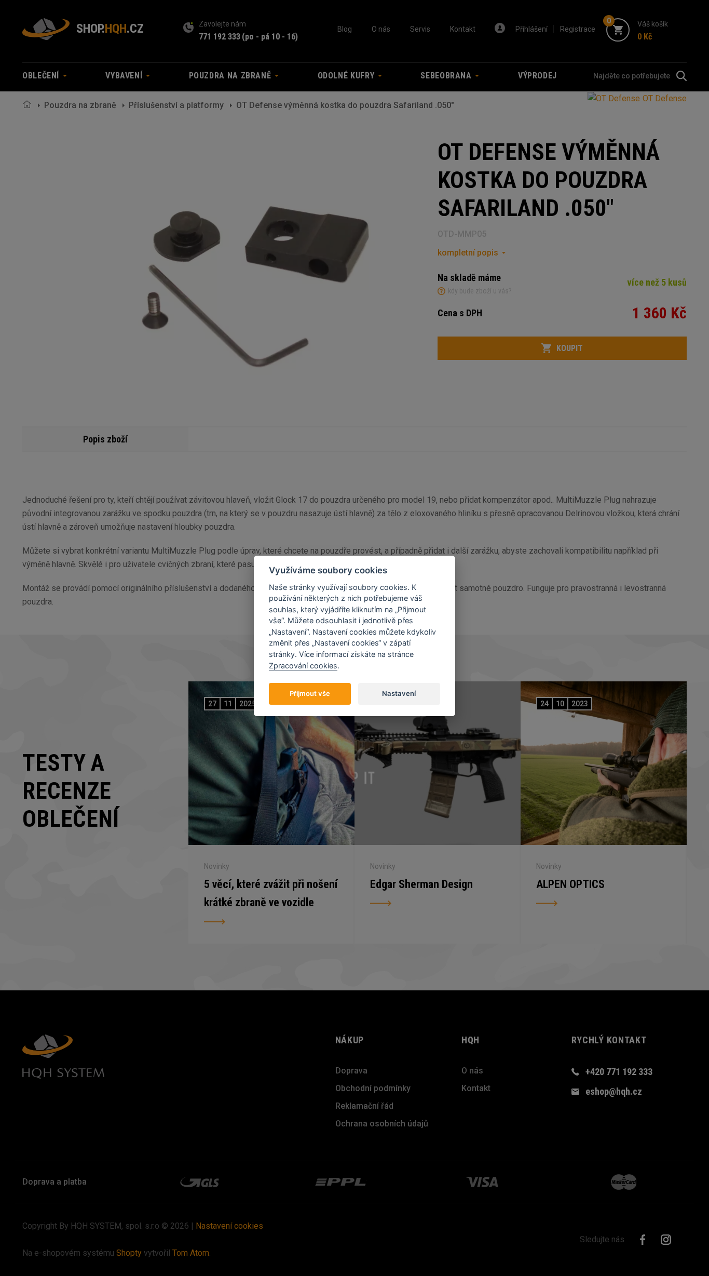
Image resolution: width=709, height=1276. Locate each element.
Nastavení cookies (229, 1226)
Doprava (351, 1071)
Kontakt (462, 29)
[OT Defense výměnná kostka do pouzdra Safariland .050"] (253, 261)
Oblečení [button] (42, 75)
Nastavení (399, 693)
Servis (420, 29)
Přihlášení (531, 29)
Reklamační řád (364, 1106)
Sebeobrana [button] (447, 75)
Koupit (569, 348)
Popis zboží (105, 439)
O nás (381, 29)
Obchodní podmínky (373, 1088)
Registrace (577, 29)
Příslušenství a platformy (176, 105)
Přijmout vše (310, 693)
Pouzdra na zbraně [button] (231, 75)
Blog (344, 29)
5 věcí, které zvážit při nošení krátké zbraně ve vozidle (270, 893)
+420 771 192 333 (618, 1071)
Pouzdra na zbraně (80, 105)
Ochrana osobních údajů (381, 1124)
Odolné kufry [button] (347, 75)
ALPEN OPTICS (570, 884)
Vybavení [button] (125, 75)
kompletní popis (468, 253)
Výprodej (537, 75)
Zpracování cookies (303, 665)
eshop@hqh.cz (613, 1091)
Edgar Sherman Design (421, 884)
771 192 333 (219, 37)
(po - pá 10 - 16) (270, 37)
